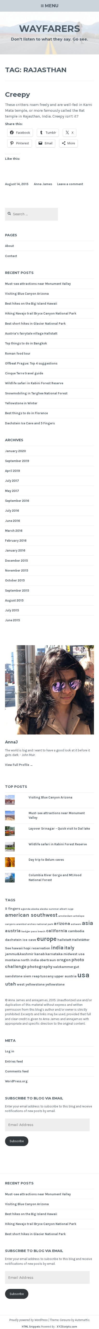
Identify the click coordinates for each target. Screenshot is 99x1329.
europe (47, 939)
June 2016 (12, 521)
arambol (21, 924)
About (9, 246)
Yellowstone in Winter (21, 403)
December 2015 (16, 560)
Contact (11, 256)
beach (41, 931)
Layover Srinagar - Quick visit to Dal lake (59, 828)
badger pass (29, 931)
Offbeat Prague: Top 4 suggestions (31, 363)
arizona (62, 923)
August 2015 (14, 600)
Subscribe (17, 1141)
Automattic (82, 1320)
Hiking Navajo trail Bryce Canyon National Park (40, 313)
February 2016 (15, 540)
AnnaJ (11, 742)
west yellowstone (31, 984)
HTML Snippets (31, 1326)
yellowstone (55, 984)
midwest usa (74, 954)
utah (10, 984)
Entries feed (14, 1061)
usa (83, 975)
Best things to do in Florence (26, 413)
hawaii (17, 948)
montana (12, 960)
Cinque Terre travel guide (24, 373)
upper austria (65, 976)
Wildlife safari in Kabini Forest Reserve (34, 383)
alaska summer (49, 908)
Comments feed (17, 1071)
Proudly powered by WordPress (28, 1320)
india (57, 947)
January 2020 (15, 451)
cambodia (76, 931)
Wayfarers (49, 28)
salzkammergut (66, 967)
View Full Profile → (19, 765)
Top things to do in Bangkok (26, 343)
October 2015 (15, 580)
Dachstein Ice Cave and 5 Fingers (30, 423)
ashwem (76, 924)
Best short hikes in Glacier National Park (35, 323)
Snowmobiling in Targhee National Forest (36, 393)
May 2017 (12, 491)
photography (39, 966)
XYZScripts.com (67, 1326)
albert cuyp (67, 908)
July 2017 (12, 481)
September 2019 (17, 461)
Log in (9, 1051)
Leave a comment (70, 184)
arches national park (40, 924)
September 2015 (17, 590)
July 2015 (12, 610)
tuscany (47, 976)
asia (87, 923)
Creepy (17, 94)
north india (30, 960)
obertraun (48, 960)
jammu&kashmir (19, 954)
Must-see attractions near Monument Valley (38, 284)
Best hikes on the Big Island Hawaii (31, 303)
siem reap (31, 976)
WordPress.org (16, 1081)
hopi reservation (37, 948)
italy (69, 948)
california (56, 930)
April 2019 (12, 471)
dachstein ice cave (20, 940)
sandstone (14, 976)
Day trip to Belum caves (46, 859)
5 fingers (12, 909)
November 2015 (16, 570)
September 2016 (17, 501)
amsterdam (65, 915)
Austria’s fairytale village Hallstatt (31, 333)
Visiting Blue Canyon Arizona (27, 293)
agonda (26, 908)
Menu (51, 5)
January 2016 (15, 550)
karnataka (54, 954)
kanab (39, 954)
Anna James (43, 184)
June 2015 (12, 620)
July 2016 (12, 510)
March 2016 (13, 530)
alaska (35, 908)
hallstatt (64, 940)
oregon (64, 960)
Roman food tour (18, 353)
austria (13, 930)
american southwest (31, 915)
